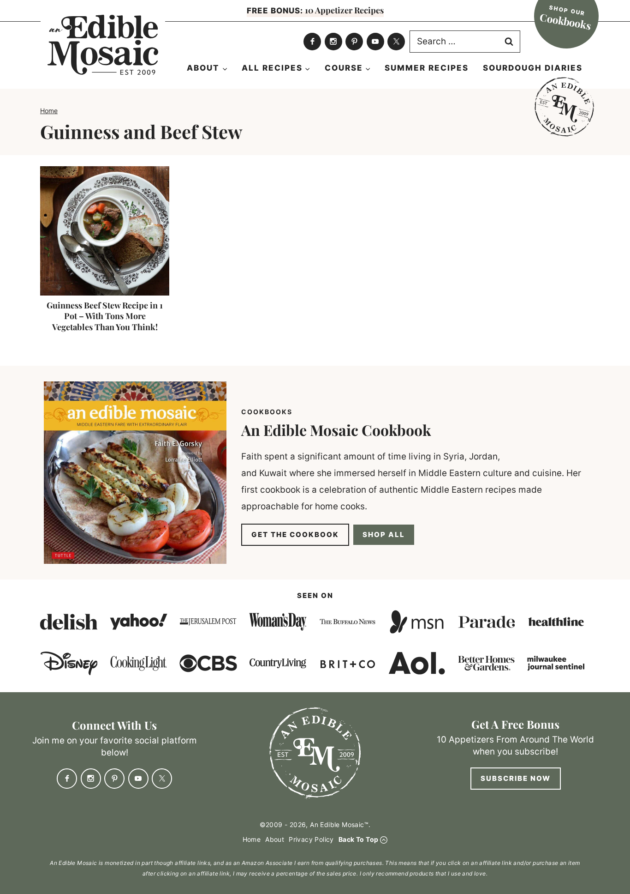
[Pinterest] (354, 41)
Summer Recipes (427, 67)
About (274, 839)
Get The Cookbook (295, 534)
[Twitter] (396, 41)
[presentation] (104, 231)
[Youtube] (375, 41)
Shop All (384, 534)
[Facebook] (312, 41)
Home (49, 111)
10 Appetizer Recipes (315, 10)
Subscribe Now (516, 778)
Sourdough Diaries (532, 67)
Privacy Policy (311, 839)
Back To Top (358, 839)
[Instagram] (333, 41)
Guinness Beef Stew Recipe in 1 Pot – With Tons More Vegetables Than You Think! (105, 316)
